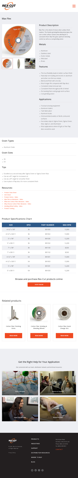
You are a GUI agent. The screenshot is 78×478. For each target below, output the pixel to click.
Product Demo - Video (11, 197)
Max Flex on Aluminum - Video (13, 199)
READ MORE (13, 335)
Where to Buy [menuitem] (36, 457)
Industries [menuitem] (35, 443)
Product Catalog (9, 208)
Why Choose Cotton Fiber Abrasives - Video (17, 204)
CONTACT (59, 449)
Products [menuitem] (35, 439)
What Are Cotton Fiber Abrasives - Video (16, 201)
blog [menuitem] (33, 462)
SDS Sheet (7, 195)
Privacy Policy (12, 452)
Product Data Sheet (10, 192)
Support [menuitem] (34, 448)
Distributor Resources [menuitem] (40, 452)
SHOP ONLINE (39, 284)
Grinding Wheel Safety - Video (13, 206)
